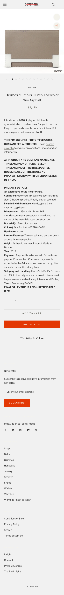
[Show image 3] (19, 79)
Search (8, 529)
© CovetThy (32, 587)
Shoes (7, 482)
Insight (7, 554)
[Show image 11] (48, 79)
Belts (7, 454)
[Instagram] (20, 429)
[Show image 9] (41, 79)
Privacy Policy (11, 524)
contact (50, 143)
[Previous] (5, 79)
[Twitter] (13, 429)
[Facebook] (5, 429)
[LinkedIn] (36, 429)
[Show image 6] (30, 79)
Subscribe (17, 402)
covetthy (9, 147)
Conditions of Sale (14, 518)
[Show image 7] (34, 79)
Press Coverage (13, 565)
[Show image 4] (23, 79)
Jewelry (8, 471)
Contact (8, 560)
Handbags (9, 465)
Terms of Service (13, 535)
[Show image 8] (37, 79)
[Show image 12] (52, 79)
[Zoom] (57, 17)
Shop (7, 448)
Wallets (8, 488)
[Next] (58, 79)
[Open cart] (59, 4)
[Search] (53, 4)
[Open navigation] (4, 4)
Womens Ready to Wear (17, 499)
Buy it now (32, 324)
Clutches (9, 459)
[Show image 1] (12, 79)
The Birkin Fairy (12, 571)
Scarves (8, 476)
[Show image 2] (16, 79)
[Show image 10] (44, 79)
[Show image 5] (26, 79)
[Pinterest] (28, 429)
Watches (9, 494)
